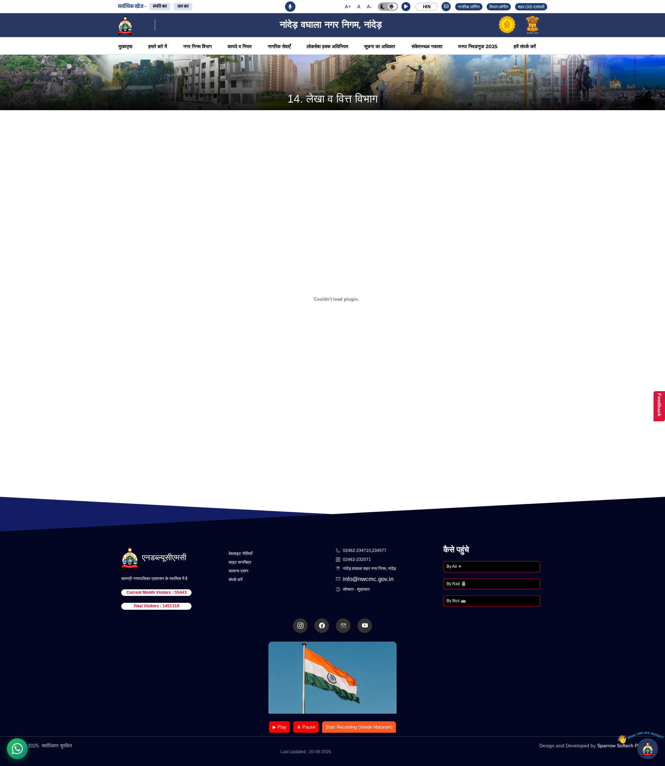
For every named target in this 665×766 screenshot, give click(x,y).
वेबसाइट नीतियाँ (240, 553)
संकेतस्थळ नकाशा (426, 46)
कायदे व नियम (239, 46)
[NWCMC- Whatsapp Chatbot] (17, 748)
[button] (405, 6)
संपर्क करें (235, 579)
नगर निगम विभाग (197, 46)
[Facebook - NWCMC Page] (321, 625)
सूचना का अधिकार (379, 46)
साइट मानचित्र (240, 562)
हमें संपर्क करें (525, 46)
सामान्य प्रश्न (238, 571)
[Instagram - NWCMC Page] (300, 625)
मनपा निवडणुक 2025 (477, 46)
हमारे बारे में (157, 46)
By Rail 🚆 (456, 583)
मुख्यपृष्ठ (125, 46)
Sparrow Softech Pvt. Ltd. (625, 745)
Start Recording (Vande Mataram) (359, 727)
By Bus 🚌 (456, 600)
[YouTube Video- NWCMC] (364, 625)
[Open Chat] (647, 748)
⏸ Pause (306, 727)
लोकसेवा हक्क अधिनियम (327, 46)
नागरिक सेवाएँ (279, 46)
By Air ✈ (454, 566)
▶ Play (279, 727)
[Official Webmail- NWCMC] (343, 625)
